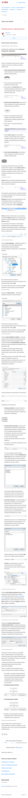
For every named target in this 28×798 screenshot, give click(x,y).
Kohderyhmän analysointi (7, 762)
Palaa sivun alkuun (6, 752)
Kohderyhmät (12, 9)
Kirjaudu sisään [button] (21, 2)
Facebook (2, 734)
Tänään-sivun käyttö (6, 768)
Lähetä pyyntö (18, 747)
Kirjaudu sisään (4, 786)
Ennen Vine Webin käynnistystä (9, 765)
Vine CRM (13, 7)
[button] (16, 3)
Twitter (4, 734)
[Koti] (4, 4)
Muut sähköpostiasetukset (8, 774)
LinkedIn (6, 734)
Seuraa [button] (14, 38)
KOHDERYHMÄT (4, 9)
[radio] (5, 742)
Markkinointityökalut (21, 7)
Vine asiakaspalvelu (5, 7)
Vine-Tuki (7, 32)
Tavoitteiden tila (5, 771)
